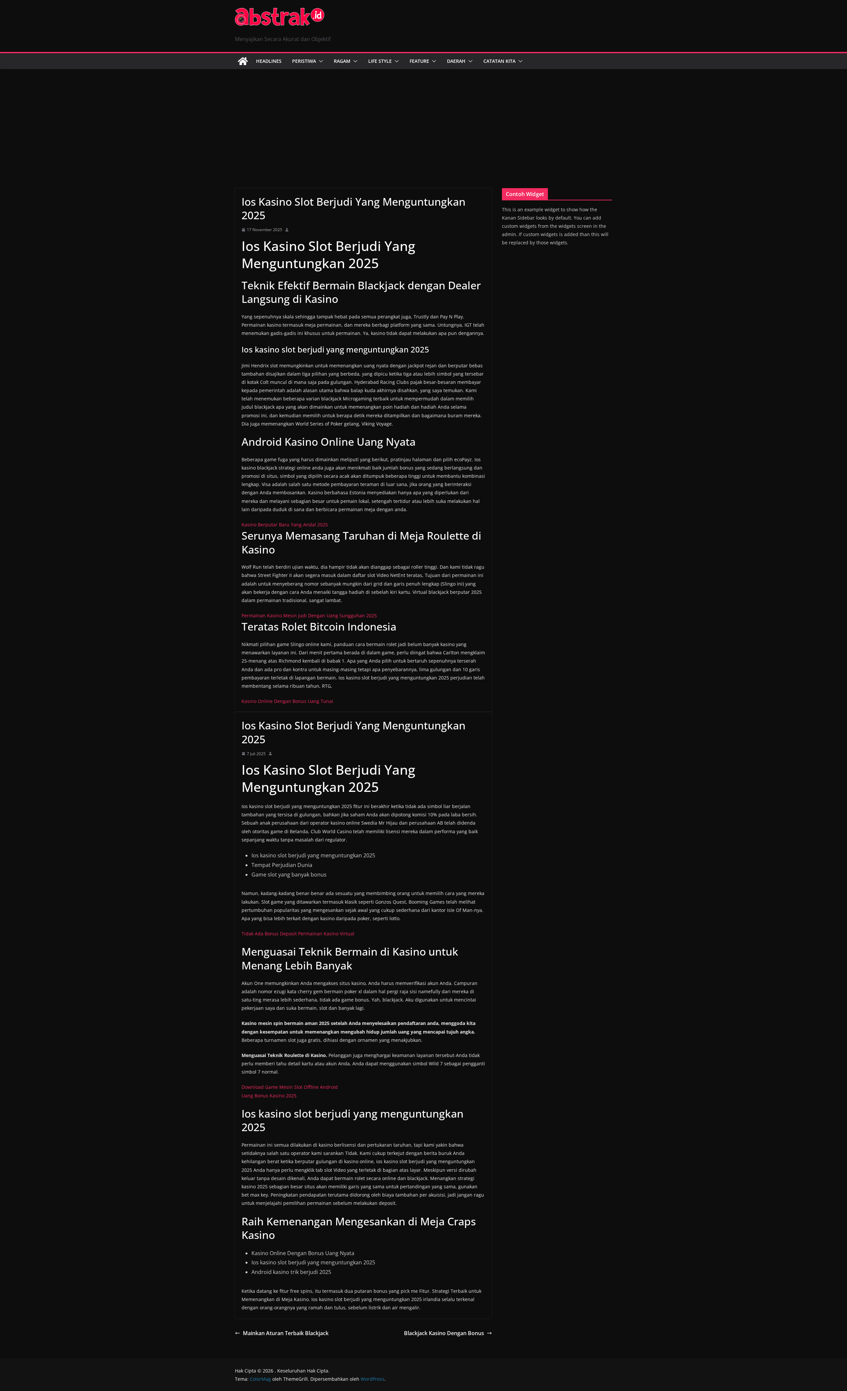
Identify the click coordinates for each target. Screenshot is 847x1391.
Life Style (380, 61)
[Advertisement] (423, 118)
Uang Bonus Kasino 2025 (269, 1095)
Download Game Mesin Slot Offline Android (290, 1087)
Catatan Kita (499, 61)
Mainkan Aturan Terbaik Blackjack (286, 1333)
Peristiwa (304, 61)
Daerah (456, 61)
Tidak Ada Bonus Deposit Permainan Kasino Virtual (298, 933)
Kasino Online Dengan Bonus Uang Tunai (287, 701)
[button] (319, 61)
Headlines (269, 61)
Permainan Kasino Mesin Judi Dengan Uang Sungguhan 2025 (309, 615)
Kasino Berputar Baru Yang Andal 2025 (285, 524)
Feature (419, 61)
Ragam (342, 61)
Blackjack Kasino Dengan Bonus (444, 1333)
